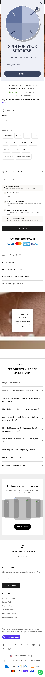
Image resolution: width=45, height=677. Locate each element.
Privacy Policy (7, 602)
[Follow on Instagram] (15, 645)
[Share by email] (20, 255)
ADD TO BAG (22, 229)
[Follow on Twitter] (9, 645)
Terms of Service (8, 610)
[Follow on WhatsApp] (9, 648)
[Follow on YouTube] (33, 645)
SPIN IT (22, 74)
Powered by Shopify (32, 661)
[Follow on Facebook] (3, 645)
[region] (22, 549)
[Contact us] (40, 672)
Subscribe (11, 585)
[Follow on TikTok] (39, 645)
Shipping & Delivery (9, 614)
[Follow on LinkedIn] (3, 648)
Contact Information (9, 617)
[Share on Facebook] (10, 255)
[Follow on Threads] (21, 645)
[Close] (41, 3)
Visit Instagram (22, 527)
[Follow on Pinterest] (27, 645)
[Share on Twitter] (13, 255)
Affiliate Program (8, 598)
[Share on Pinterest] (17, 255)
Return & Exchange (9, 606)
